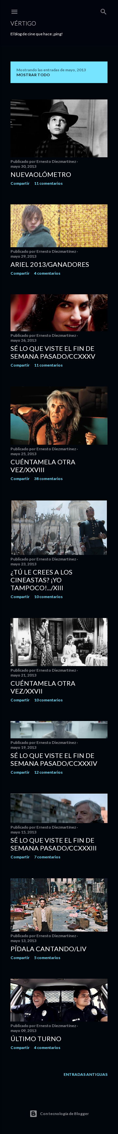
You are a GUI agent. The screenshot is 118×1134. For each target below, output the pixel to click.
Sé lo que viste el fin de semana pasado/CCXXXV (52, 352)
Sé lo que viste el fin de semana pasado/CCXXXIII (53, 844)
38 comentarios (48, 478)
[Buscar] (104, 10)
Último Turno (35, 1038)
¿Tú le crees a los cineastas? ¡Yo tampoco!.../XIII (41, 580)
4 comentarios (47, 273)
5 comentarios (47, 957)
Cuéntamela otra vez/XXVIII (42, 465)
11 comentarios (48, 183)
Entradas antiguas (86, 1074)
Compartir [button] (20, 183)
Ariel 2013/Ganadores (49, 264)
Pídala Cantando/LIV (48, 949)
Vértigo (23, 23)
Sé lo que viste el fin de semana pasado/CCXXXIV (53, 759)
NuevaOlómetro (40, 174)
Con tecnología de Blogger (64, 1113)
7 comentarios (47, 856)
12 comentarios (48, 772)
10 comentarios (48, 596)
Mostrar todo (33, 74)
